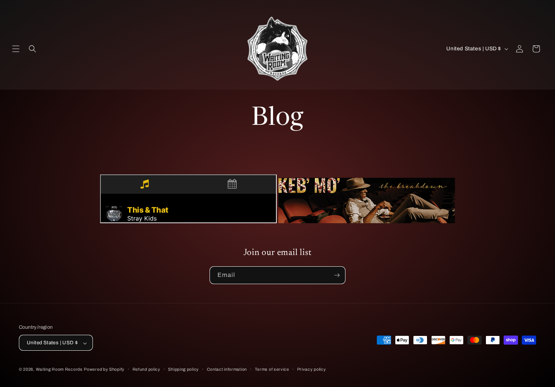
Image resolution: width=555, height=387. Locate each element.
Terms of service (272, 369)
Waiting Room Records (59, 369)
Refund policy (146, 369)
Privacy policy (311, 369)
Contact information (227, 369)
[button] (16, 48)
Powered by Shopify (104, 369)
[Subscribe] (336, 275)
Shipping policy (183, 369)
